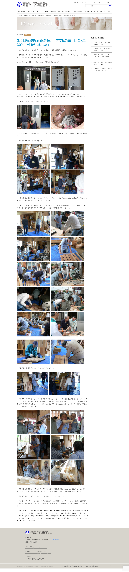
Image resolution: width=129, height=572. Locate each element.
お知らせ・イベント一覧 (30, 15)
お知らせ (91, 11)
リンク (110, 2)
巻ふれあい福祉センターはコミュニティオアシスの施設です (102, 56)
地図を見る (56, 539)
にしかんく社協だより (98, 2)
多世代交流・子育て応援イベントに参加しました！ (102, 70)
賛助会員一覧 (78, 11)
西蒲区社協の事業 (51, 11)
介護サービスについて (64, 11)
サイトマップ (107, 566)
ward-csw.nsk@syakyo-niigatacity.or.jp (36, 548)
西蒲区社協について (24, 11)
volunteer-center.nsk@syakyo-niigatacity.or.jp (38, 553)
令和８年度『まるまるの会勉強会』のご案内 (102, 64)
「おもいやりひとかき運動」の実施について (102, 43)
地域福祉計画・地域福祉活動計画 (73, 566)
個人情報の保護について (93, 566)
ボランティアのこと (37, 11)
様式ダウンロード (105, 11)
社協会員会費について (81, 2)
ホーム (20, 15)
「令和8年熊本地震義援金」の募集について (102, 49)
